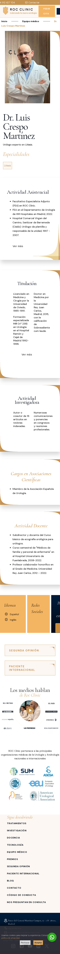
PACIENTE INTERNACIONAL (22, 668)
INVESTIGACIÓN (17, 830)
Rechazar (25, 942)
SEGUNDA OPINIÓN (24, 650)
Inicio (4, 21)
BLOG (10, 880)
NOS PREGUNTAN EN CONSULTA (26, 902)
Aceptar (38, 942)
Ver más (18, 246)
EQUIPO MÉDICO (17, 852)
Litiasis (7, 165)
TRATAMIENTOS (17, 823)
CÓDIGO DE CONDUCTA (21, 895)
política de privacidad (10, 938)
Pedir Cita (46, 11)
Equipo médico (30, 21)
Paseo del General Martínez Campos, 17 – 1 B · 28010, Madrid (32, 922)
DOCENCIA (13, 837)
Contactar (33, 2)
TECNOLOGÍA (15, 844)
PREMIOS (12, 859)
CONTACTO (14, 887)
